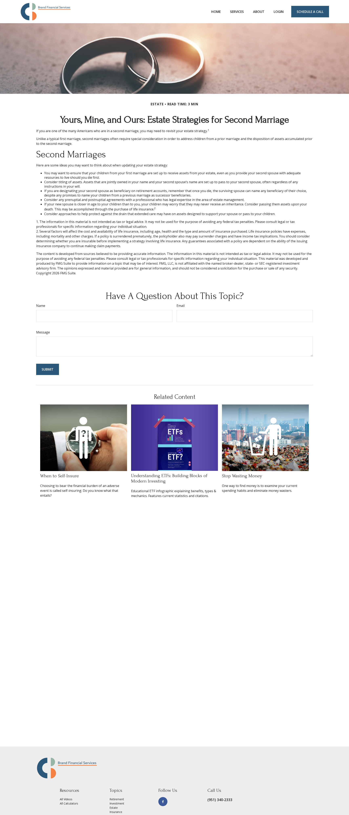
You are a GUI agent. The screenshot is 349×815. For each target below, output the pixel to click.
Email (181, 305)
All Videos (66, 799)
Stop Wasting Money (242, 476)
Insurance (115, 812)
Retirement (116, 799)
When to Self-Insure (59, 476)
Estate (113, 808)
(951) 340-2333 (219, 799)
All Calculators (69, 803)
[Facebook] (162, 801)
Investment (116, 803)
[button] (216, 12)
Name (40, 305)
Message (43, 332)
